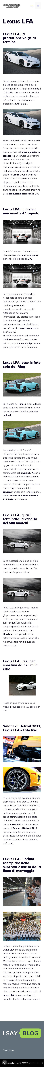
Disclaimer (8, 1050)
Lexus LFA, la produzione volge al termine (19, 38)
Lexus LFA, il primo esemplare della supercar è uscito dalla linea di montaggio (22, 865)
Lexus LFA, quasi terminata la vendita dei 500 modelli (20, 519)
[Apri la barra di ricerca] (31, 5)
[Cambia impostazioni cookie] (4, 1062)
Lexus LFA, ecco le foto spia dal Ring (22, 364)
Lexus (35, 255)
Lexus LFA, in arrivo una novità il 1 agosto (21, 211)
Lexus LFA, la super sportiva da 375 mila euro (20, 665)
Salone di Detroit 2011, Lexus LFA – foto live (22, 728)
